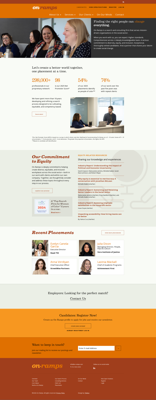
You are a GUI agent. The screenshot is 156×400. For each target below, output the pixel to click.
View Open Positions (98, 7)
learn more (39, 114)
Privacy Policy (60, 393)
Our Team (35, 381)
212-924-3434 (75, 367)
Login (102, 383)
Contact (119, 14)
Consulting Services (60, 381)
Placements (58, 385)
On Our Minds (104, 14)
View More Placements (113, 233)
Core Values (35, 383)
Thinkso (87, 393)
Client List (58, 383)
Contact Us (78, 298)
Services (69, 14)
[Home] (46, 8)
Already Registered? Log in (78, 330)
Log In (121, 7)
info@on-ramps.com (76, 364)
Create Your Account (78, 326)
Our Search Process (61, 379)
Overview (34, 379)
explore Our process (42, 191)
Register (112, 7)
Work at (37, 385)
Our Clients (85, 14)
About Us (54, 14)
